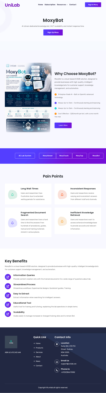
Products (39, 348)
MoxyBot (96, 156)
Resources (61, 5)
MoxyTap (79, 156)
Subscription (50, 5)
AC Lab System (25, 156)
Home (40, 5)
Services (39, 352)
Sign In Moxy (93, 5)
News (38, 361)
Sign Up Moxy (53, 32)
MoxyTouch (64, 156)
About (38, 357)
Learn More (63, 125)
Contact (72, 5)
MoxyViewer (48, 156)
